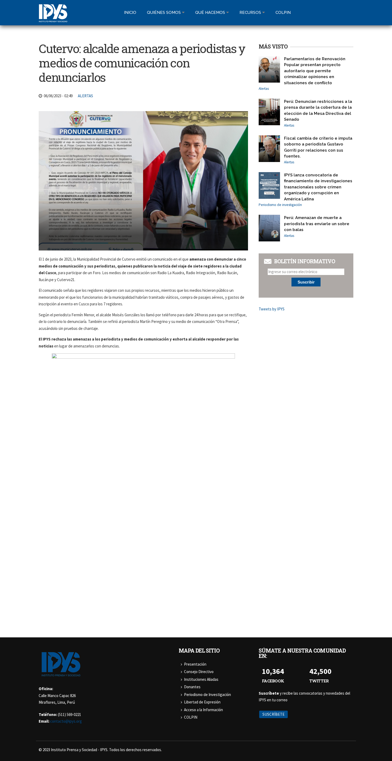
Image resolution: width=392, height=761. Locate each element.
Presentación (195, 664)
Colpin (283, 12)
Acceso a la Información (203, 709)
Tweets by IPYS (272, 308)
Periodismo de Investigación (207, 694)
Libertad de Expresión (202, 702)
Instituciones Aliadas (201, 679)
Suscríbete (273, 714)
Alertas (85, 95)
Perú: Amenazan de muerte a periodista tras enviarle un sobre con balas (316, 223)
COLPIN (190, 717)
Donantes (192, 686)
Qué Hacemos (210, 12)
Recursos (250, 12)
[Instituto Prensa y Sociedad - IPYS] (53, 19)
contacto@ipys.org (66, 721)
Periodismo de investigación (280, 205)
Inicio (130, 12)
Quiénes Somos (164, 12)
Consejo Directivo (199, 671)
